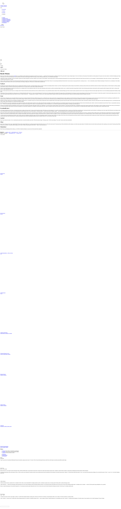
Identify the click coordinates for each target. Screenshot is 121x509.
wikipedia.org (14, 132)
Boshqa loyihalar (4, 455)
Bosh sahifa (2, 25)
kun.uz (20, 132)
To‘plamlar (4, 451)
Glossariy (3, 452)
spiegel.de (18, 133)
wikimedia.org (12, 133)
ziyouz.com (8, 132)
